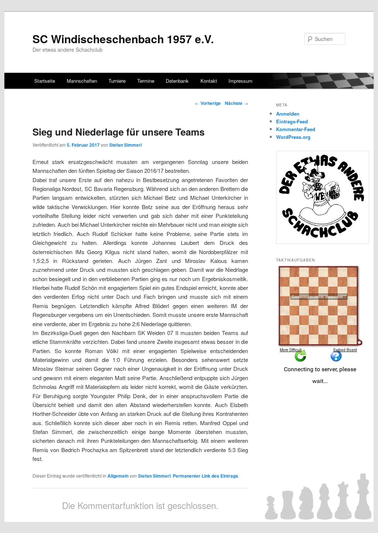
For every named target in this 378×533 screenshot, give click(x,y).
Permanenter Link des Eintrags (205, 475)
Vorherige (208, 103)
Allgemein (117, 475)
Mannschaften (82, 80)
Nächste (236, 103)
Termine (145, 80)
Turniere (117, 80)
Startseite (44, 80)
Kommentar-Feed (295, 129)
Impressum (240, 80)
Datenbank (177, 80)
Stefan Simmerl (125, 144)
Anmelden (287, 113)
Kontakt (208, 80)
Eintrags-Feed (292, 121)
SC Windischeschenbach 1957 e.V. (123, 39)
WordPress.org (293, 136)
